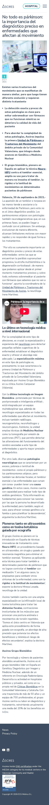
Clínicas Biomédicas (27, 686)
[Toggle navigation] (44, 6)
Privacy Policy (9, 733)
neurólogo (24, 344)
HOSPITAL (31, 6)
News (5, 730)
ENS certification (24, 766)
